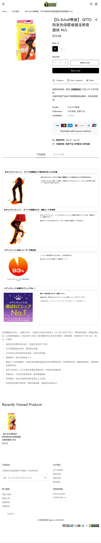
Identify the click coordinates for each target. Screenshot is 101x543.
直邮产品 (81, 111)
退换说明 (57, 478)
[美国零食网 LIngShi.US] (50, 4)
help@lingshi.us (59, 497)
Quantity (56, 56)
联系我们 (57, 482)
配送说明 (57, 474)
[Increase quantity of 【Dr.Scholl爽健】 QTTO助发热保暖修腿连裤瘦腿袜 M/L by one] (65, 63)
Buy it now (75, 70)
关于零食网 (58, 470)
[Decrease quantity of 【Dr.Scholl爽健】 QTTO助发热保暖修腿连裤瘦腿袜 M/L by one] (55, 63)
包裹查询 (6, 506)
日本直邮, (72, 111)
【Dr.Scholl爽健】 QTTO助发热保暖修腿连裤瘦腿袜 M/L (11, 436)
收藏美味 (6, 502)
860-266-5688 (59, 493)
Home (4, 11)
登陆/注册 (6, 494)
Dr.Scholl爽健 (73, 107)
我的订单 (6, 498)
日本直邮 (15, 11)
